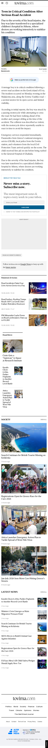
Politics (8, 706)
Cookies (40, 722)
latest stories (11, 267)
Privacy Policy (32, 722)
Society (3, 69)
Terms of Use (22, 722)
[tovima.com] (24, 3)
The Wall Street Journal (24, 714)
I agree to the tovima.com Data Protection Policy (23, 212)
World (15, 706)
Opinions (27, 710)
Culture (39, 706)
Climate (19, 710)
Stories (36, 710)
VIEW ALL (44, 419)
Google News (25, 264)
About (8, 722)
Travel (11, 710)
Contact (13, 722)
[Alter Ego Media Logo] (13, 733)
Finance (31, 706)
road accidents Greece (12, 255)
